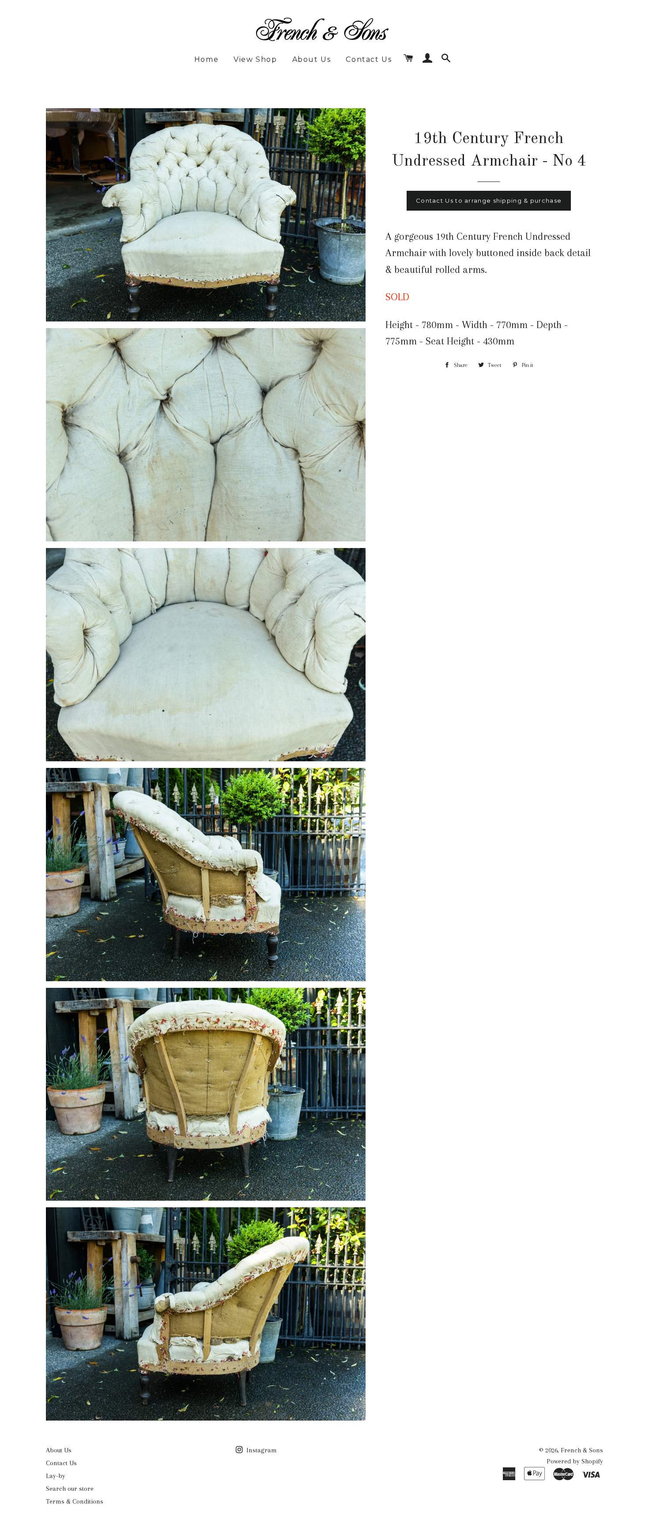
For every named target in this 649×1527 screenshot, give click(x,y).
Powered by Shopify (575, 1461)
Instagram (261, 1450)
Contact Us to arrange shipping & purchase (489, 200)
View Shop (255, 59)
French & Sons (582, 1450)
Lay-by (55, 1476)
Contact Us (369, 59)
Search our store (70, 1489)
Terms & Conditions (74, 1501)
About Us (311, 59)
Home (206, 59)
